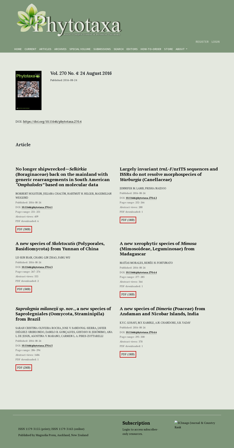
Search (119, 49)
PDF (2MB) (23, 367)
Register (202, 41)
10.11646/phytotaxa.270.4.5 (37, 345)
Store (168, 49)
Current (30, 49)
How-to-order (151, 49)
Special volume (79, 49)
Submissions (102, 49)
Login (216, 41)
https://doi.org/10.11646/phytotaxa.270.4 (52, 121)
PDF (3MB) (23, 229)
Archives (60, 49)
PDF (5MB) (23, 289)
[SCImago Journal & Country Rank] (195, 425)
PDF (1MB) (128, 220)
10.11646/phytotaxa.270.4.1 (37, 207)
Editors (132, 49)
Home (18, 49)
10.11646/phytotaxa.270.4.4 (141, 272)
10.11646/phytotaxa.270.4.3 (37, 267)
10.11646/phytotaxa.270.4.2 (141, 198)
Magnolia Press (46, 435)
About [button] (180, 49)
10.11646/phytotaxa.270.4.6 (141, 332)
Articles (45, 49)
